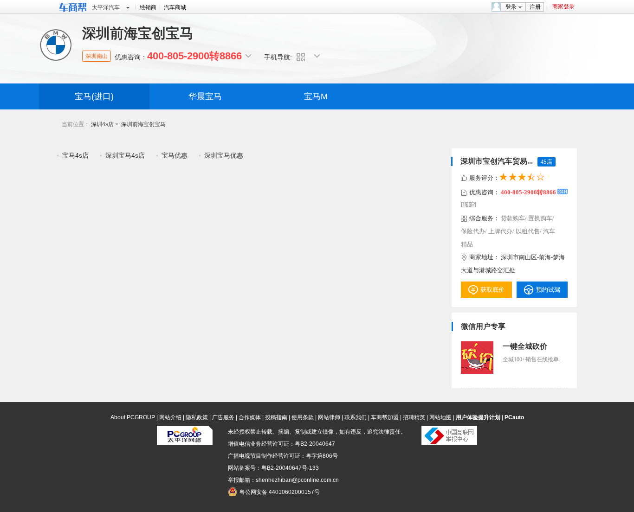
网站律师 (329, 417)
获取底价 (492, 289)
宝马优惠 (175, 155)
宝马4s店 (75, 155)
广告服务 (223, 417)
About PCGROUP (132, 417)
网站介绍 (170, 417)
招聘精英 (414, 417)
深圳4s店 (102, 124)
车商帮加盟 (385, 417)
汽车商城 (175, 7)
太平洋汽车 (106, 7)
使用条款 (302, 417)
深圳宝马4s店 (125, 155)
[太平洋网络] (185, 443)
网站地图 (440, 417)
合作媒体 (250, 417)
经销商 (148, 7)
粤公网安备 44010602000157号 (279, 492)
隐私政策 (197, 417)
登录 (511, 7)
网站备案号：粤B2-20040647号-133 (273, 468)
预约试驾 (548, 289)
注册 (535, 7)
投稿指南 (276, 417)
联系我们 (355, 417)
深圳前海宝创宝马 (143, 124)
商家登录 (563, 6)
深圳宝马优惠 (223, 155)
